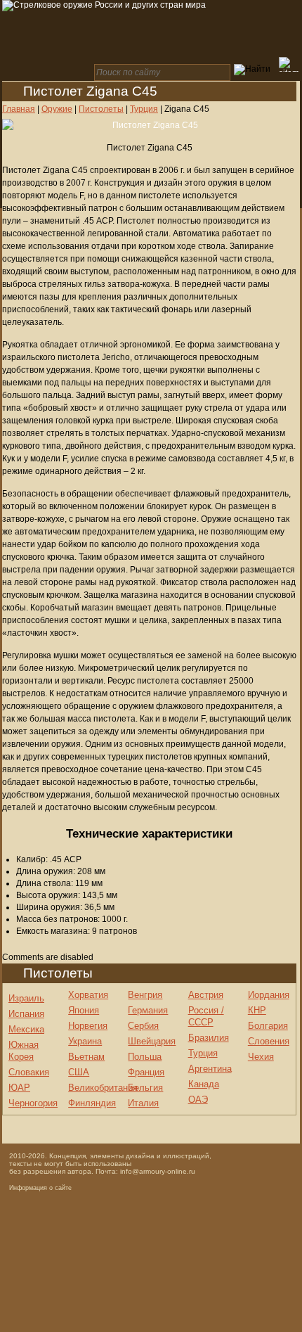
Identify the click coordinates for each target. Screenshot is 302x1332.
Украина (85, 1041)
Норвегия (87, 1025)
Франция (146, 1072)
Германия (148, 1010)
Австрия (205, 995)
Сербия (143, 1025)
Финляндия (92, 1103)
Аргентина (210, 1068)
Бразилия (208, 1037)
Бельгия (145, 1087)
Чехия (261, 1056)
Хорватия (88, 995)
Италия (143, 1103)
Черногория (33, 1103)
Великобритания (103, 1087)
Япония (83, 1010)
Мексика (26, 1029)
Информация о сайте (40, 1187)
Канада (203, 1084)
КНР (257, 1010)
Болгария (268, 1025)
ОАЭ (198, 1099)
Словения (268, 1041)
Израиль (26, 998)
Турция (203, 1053)
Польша (145, 1056)
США (78, 1072)
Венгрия (145, 995)
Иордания (268, 995)
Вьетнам (86, 1056)
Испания (26, 1013)
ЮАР (19, 1087)
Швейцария (152, 1041)
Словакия (28, 1072)
